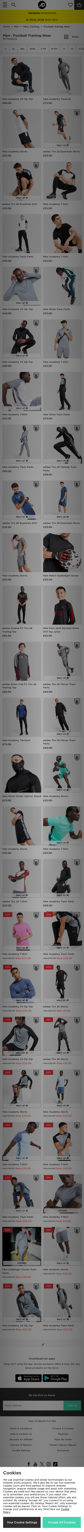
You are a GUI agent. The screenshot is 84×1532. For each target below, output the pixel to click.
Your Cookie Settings (22, 1522)
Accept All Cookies (62, 1522)
